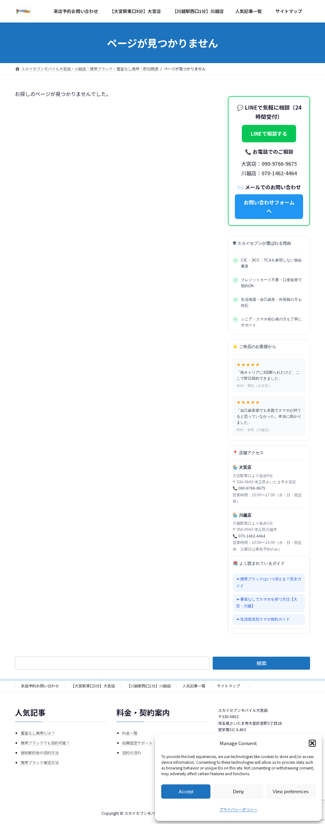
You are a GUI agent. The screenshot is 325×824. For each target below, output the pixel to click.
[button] (312, 743)
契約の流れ (131, 752)
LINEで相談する (269, 133)
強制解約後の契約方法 (40, 752)
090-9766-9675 (279, 163)
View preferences (291, 791)
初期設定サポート (137, 742)
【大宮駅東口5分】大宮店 (93, 685)
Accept (186, 791)
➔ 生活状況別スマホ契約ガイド (263, 619)
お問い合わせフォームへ (268, 206)
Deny (238, 791)
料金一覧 (129, 732)
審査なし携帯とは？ (38, 732)
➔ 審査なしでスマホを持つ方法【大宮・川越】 (266, 602)
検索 (261, 663)
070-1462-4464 (279, 173)
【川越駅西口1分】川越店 (149, 685)
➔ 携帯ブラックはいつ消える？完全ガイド (268, 582)
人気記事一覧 (193, 685)
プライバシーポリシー (238, 809)
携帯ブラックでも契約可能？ (45, 742)
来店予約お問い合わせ (40, 685)
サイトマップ (230, 685)
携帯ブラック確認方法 (40, 762)
